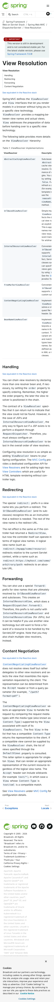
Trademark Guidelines (14, 856)
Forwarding (9, 82)
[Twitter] (50, 826)
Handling (8, 75)
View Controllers (11, 471)
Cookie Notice (27, 993)
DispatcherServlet (11, 27)
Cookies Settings (27, 998)
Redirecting (9, 79)
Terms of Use (10, 853)
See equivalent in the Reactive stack (19, 92)
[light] (49, 13)
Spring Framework (15, 21)
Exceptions (11, 808)
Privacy (21, 853)
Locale (45, 808)
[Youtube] (34, 826)
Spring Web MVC (36, 24)
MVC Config (39, 459)
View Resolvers (11, 467)
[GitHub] (42, 826)
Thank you (9, 860)
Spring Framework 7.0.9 (19, 54)
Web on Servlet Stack (13, 24)
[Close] (46, 961)
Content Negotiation (13, 86)
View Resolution (32, 27)
